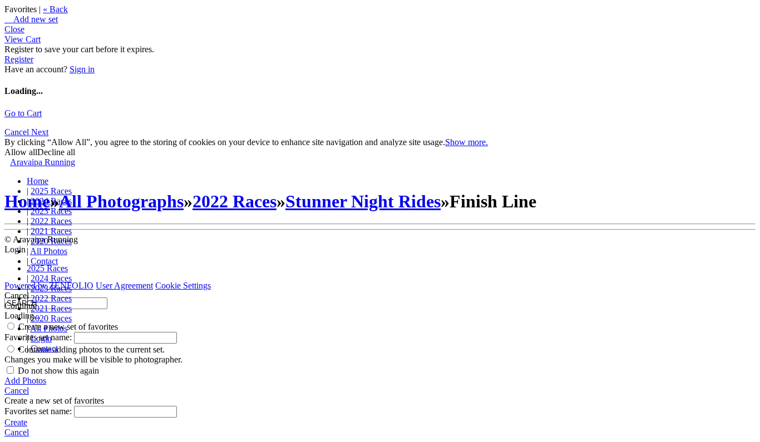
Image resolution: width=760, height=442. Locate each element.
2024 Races (51, 278)
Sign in (82, 69)
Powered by (48, 285)
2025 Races (47, 268)
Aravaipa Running (42, 162)
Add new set (31, 19)
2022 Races (51, 221)
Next (39, 132)
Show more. (466, 142)
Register (18, 59)
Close (14, 29)
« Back (55, 9)
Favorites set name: (39, 337)
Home (37, 181)
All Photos (48, 251)
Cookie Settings (183, 285)
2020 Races (51, 318)
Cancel (17, 132)
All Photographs (121, 201)
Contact (44, 261)
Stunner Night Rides (363, 201)
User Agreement (124, 285)
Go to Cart (23, 113)
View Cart (22, 39)
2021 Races (51, 231)
